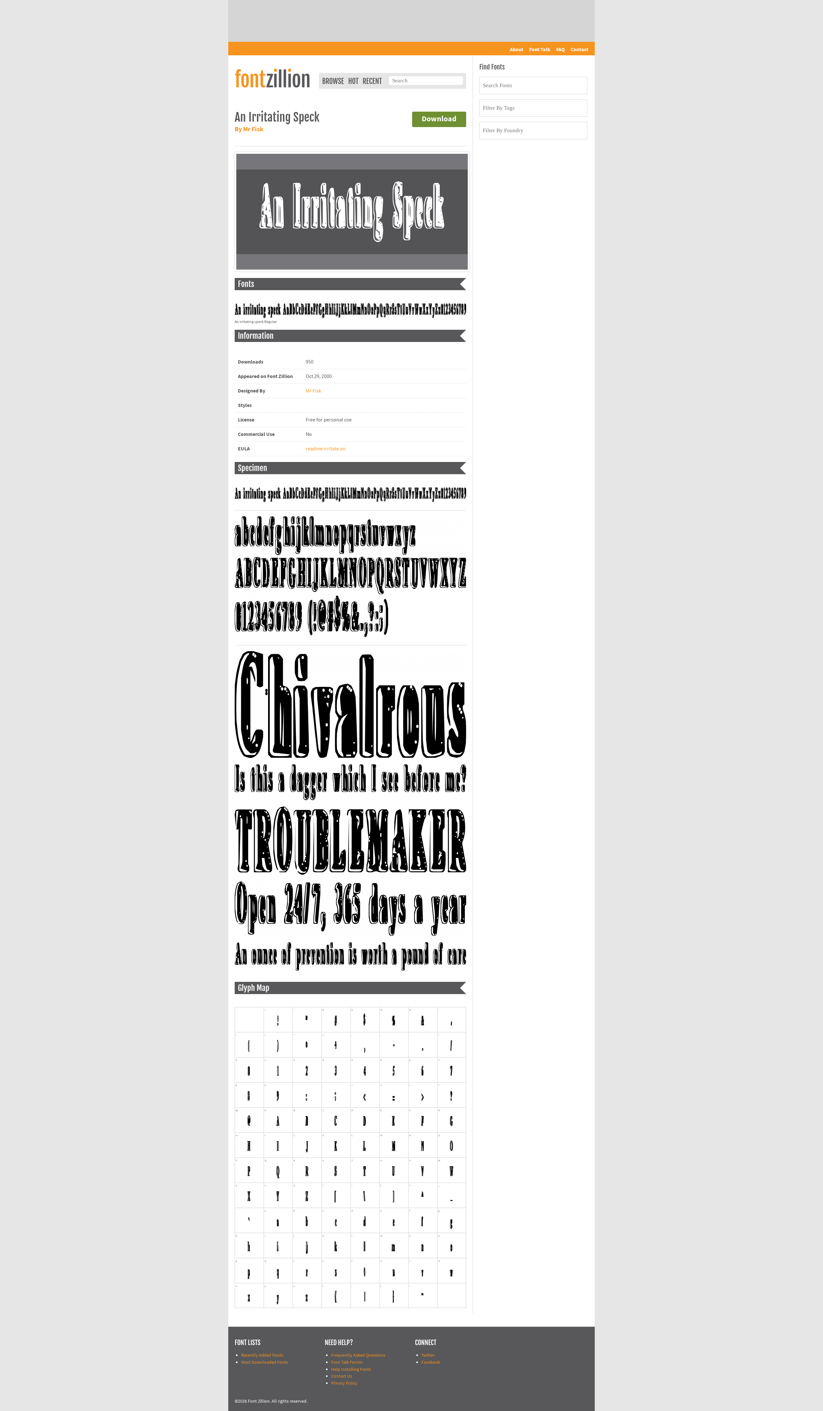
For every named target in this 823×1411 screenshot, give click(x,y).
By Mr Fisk (249, 129)
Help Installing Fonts (351, 1369)
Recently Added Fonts (262, 1355)
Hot (353, 81)
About (516, 49)
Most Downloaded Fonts (264, 1362)
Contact (579, 49)
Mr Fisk (313, 391)
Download (439, 119)
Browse (333, 81)
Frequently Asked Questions (358, 1355)
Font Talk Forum (347, 1362)
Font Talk (539, 49)
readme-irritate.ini (326, 449)
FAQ (560, 49)
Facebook (430, 1362)
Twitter (428, 1355)
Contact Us (341, 1376)
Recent (372, 81)
